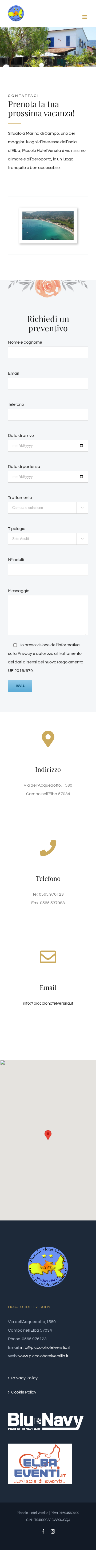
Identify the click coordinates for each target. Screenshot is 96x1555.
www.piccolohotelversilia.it (43, 1356)
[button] (48, 1135)
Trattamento (20, 497)
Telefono (16, 404)
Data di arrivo (21, 435)
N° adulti (16, 560)
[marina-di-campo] (48, 215)
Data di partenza (24, 466)
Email (13, 373)
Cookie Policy (23, 1392)
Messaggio (18, 591)
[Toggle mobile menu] (85, 17)
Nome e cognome (25, 342)
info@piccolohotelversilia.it (48, 1003)
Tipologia (17, 529)
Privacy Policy (24, 1378)
